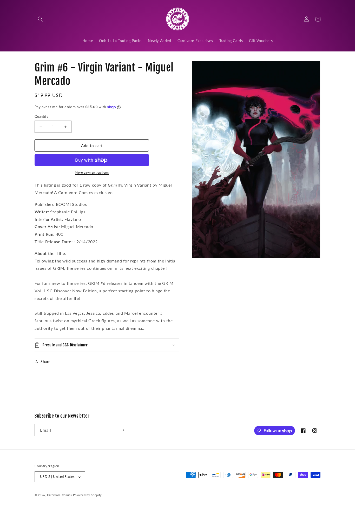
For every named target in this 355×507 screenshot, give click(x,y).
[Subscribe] (122, 430)
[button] (40, 19)
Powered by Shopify (87, 495)
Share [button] (45, 361)
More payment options (92, 172)
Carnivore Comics (59, 495)
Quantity (41, 116)
